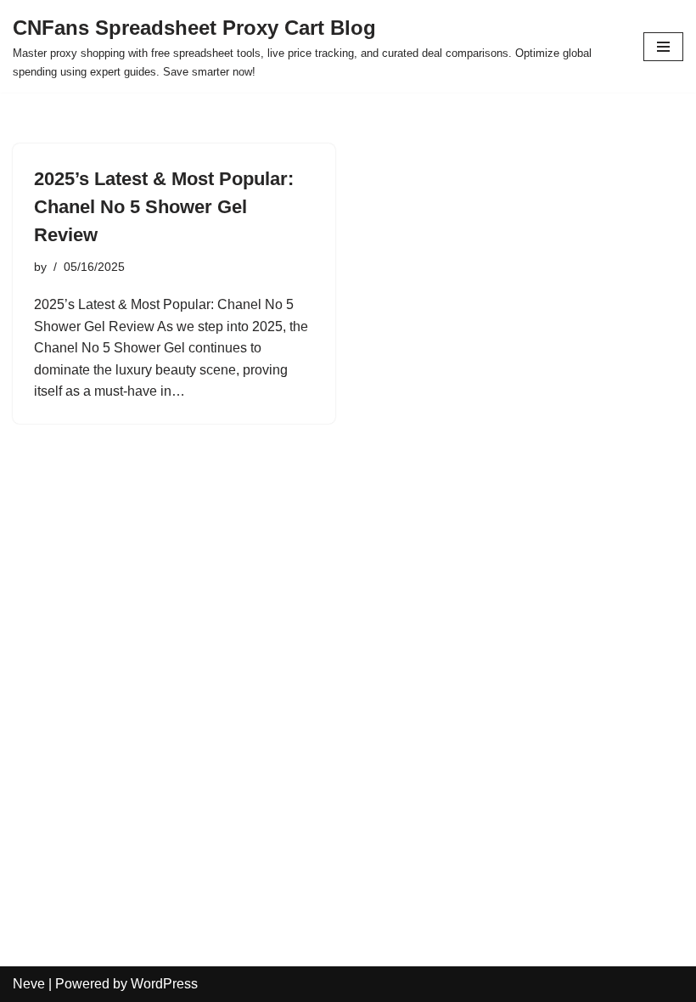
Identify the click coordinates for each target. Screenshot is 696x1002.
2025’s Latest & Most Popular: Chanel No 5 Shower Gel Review (164, 206)
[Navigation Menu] (663, 46)
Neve (29, 984)
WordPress (164, 984)
